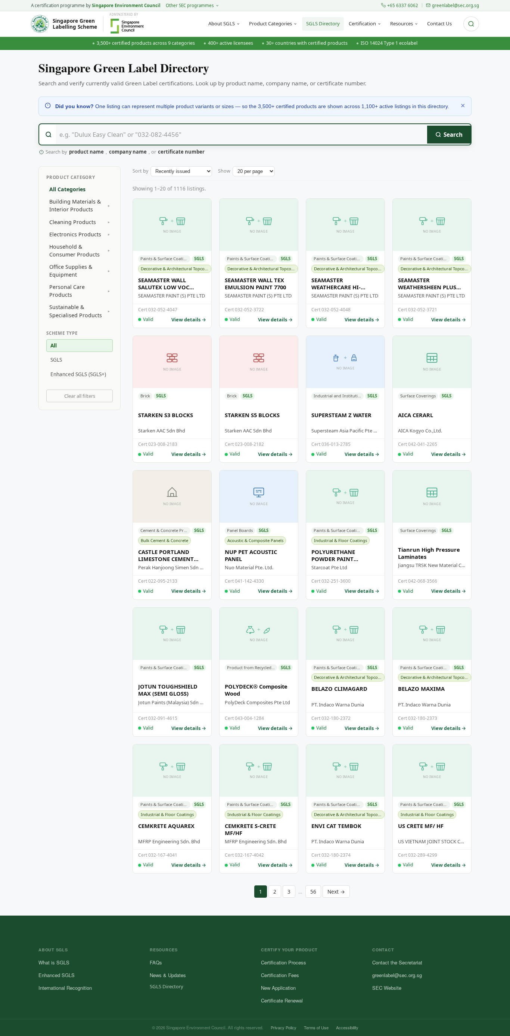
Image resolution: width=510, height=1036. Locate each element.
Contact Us (439, 23)
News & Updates (168, 975)
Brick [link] (145, 396)
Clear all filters (79, 396)
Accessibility (347, 1027)
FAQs (156, 962)
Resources (401, 23)
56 (313, 891)
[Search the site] (471, 23)
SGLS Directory (323, 23)
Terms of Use (316, 1027)
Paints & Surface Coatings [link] (165, 258)
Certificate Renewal (282, 1000)
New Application (278, 987)
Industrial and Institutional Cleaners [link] (339, 396)
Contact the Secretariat (397, 962)
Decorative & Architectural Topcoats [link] (175, 268)
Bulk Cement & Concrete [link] (164, 540)
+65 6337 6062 (402, 5)
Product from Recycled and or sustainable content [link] (252, 667)
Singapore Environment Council (126, 5)
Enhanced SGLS (56, 975)
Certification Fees (280, 975)
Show (224, 171)
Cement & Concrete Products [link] (165, 530)
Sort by (140, 171)
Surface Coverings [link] (418, 396)
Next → (336, 891)
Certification (362, 23)
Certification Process (283, 962)
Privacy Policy (283, 1027)
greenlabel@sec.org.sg (455, 5)
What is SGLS (53, 962)
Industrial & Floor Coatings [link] (340, 540)
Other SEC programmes (190, 5)
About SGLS (221, 23)
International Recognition (65, 987)
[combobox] (255, 134)
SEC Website (386, 987)
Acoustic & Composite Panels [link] (255, 540)
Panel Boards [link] (240, 530)
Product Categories (270, 23)
